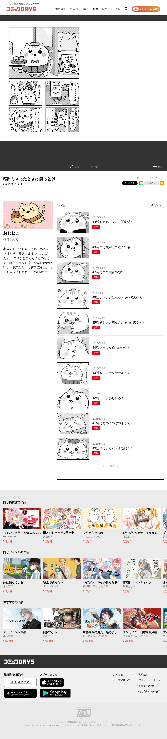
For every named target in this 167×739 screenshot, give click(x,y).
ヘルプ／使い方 (121, 680)
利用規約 (143, 674)
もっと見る (108, 466)
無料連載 (60, 8)
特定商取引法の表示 (149, 691)
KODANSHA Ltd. (35, 725)
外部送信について (148, 685)
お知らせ (118, 674)
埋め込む (153, 183)
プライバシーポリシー (150, 680)
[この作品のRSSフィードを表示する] (162, 183)
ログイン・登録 (111, 8)
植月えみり (11, 239)
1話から (158, 205)
